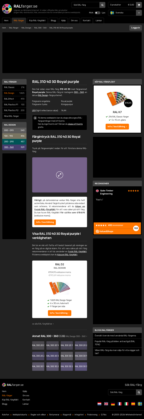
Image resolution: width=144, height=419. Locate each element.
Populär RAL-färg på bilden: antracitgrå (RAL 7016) (115, 343)
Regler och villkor (38, 415)
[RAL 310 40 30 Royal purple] (59, 174)
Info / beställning (45, 222)
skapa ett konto (75, 124)
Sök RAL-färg (133, 385)
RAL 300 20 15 (67, 345)
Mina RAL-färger (11, 116)
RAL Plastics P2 (14, 110)
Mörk (91, 13)
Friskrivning (92, 415)
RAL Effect (14, 99)
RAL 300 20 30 (52, 356)
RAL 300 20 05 (38, 345)
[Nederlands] (99, 404)
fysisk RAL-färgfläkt (77, 251)
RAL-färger (10, 81)
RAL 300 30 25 (67, 366)
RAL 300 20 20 (81, 345)
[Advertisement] (72, 52)
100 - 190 (14, 136)
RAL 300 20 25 (38, 356)
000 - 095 (14, 130)
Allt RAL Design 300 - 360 (74, 336)
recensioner (115, 225)
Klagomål (67, 415)
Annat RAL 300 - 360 (48, 336)
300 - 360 (14, 147)
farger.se (15, 385)
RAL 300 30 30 (81, 366)
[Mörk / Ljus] (97, 12)
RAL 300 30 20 (52, 366)
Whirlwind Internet (133, 415)
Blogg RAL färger (104, 330)
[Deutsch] (113, 404)
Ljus (103, 13)
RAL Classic (14, 87)
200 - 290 (14, 141)
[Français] (120, 404)
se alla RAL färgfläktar (42, 324)
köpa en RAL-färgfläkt (67, 255)
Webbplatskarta (20, 415)
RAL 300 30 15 (38, 366)
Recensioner (102, 183)
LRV (34, 110)
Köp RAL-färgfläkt (105, 81)
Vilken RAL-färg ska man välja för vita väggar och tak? (117, 352)
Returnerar (54, 415)
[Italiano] (126, 404)
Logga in (135, 28)
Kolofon (5, 415)
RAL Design (14, 93)
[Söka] (102, 5)
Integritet (79, 415)
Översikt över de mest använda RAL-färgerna (115, 335)
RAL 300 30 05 (67, 356)
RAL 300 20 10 (52, 345)
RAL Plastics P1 (14, 104)
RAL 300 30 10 (81, 356)
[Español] (133, 404)
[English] (106, 404)
